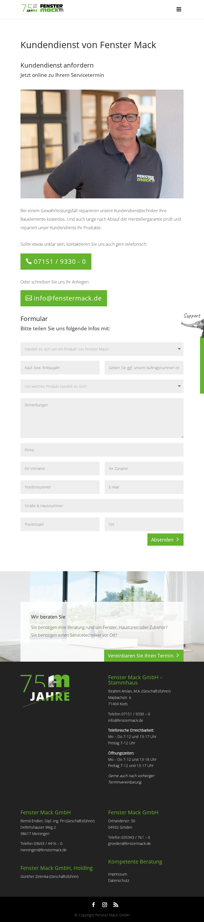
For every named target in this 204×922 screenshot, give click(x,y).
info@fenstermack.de (68, 298)
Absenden (162, 539)
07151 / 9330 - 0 (60, 261)
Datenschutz (118, 880)
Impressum (117, 874)
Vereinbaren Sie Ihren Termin (140, 655)
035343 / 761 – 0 (135, 837)
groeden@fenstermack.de (129, 843)
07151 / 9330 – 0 (135, 713)
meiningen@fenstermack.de (43, 849)
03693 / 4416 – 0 (48, 843)
